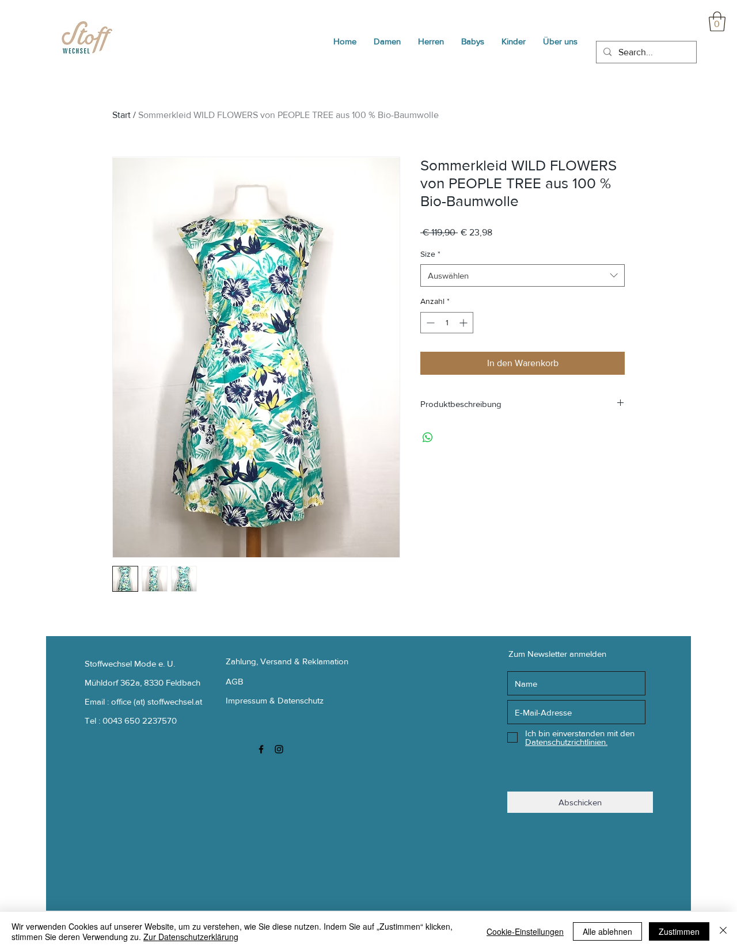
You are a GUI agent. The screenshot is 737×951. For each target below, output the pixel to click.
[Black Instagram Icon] (278, 749)
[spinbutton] (446, 323)
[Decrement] (429, 323)
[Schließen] (723, 931)
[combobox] (522, 275)
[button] (717, 22)
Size (430, 253)
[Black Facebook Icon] (261, 749)
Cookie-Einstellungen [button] (525, 931)
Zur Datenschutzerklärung (190, 936)
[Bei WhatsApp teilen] (428, 437)
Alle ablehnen (607, 931)
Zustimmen (679, 931)
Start (121, 115)
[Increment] (464, 323)
